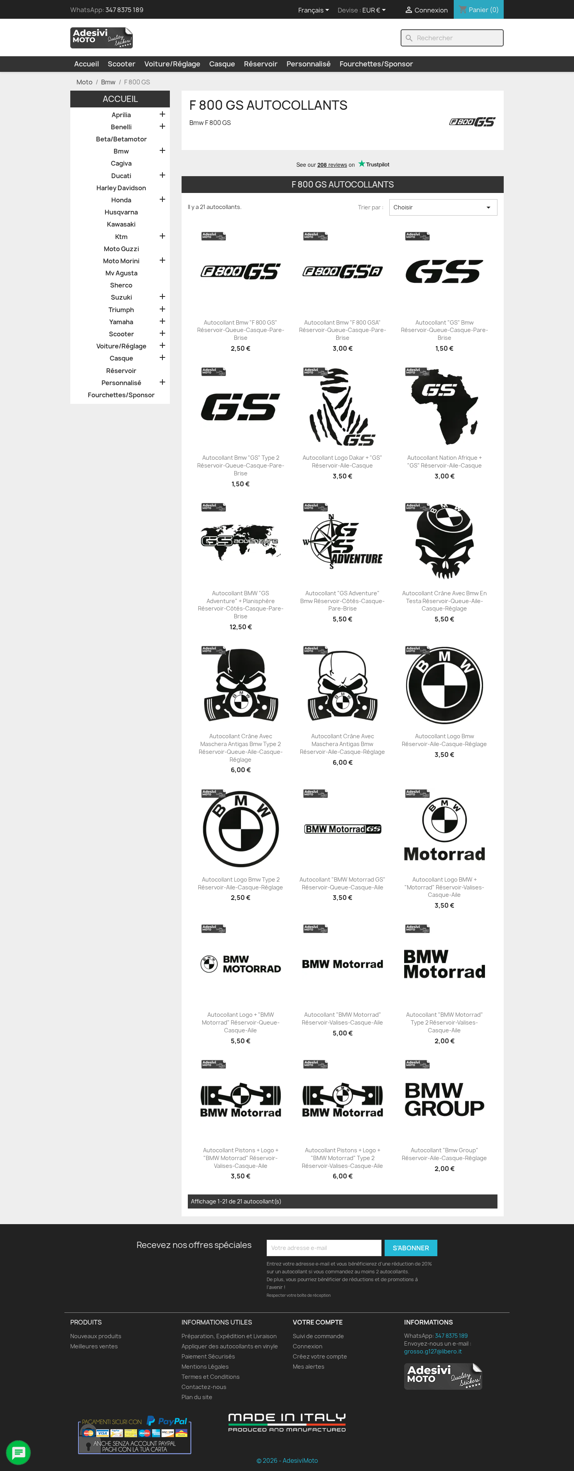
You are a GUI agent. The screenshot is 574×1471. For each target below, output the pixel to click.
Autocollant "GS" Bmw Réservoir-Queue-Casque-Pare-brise (444, 330)
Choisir (443, 207)
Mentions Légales (205, 1366)
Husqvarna (121, 212)
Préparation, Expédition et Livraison (229, 1336)
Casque (222, 64)
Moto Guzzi (121, 249)
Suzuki (121, 297)
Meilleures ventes (94, 1346)
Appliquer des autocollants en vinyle (230, 1346)
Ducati (121, 176)
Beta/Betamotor (121, 139)
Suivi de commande (318, 1336)
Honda (121, 200)
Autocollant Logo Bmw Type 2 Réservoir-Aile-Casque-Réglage (240, 883)
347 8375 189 (124, 9)
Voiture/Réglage (172, 64)
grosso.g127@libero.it (433, 1351)
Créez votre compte (320, 1356)
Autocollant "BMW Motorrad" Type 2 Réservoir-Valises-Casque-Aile (444, 1022)
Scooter (121, 64)
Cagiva (121, 163)
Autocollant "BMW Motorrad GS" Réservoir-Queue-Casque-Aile (342, 883)
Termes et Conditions (211, 1376)
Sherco (121, 285)
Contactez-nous (204, 1387)
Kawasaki (121, 224)
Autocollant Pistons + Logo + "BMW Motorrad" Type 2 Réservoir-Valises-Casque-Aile (342, 1157)
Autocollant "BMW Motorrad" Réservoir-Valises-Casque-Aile (342, 1018)
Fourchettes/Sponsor (376, 64)
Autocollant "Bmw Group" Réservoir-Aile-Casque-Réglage (444, 1154)
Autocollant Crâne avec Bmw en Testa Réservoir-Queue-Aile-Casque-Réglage (444, 600)
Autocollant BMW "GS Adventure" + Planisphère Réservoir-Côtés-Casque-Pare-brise (240, 604)
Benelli (121, 127)
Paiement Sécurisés (208, 1356)
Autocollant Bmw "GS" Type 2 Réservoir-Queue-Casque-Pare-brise (240, 465)
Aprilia (121, 115)
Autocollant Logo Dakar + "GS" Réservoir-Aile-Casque (342, 461)
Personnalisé (309, 64)
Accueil (86, 64)
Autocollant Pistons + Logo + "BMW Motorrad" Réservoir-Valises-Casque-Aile (240, 1157)
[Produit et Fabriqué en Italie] (287, 1422)
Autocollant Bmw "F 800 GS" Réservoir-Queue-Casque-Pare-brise (240, 330)
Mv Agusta (121, 273)
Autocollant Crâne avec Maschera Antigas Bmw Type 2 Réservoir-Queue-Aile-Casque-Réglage (241, 747)
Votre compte (318, 1322)
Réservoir (261, 64)
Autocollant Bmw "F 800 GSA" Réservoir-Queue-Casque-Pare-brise (342, 330)
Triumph (121, 310)
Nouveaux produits (95, 1336)
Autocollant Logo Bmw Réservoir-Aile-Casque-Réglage (444, 740)
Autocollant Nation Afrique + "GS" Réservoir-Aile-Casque (444, 461)
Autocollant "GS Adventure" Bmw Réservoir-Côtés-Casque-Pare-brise (342, 600)
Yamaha (121, 322)
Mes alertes (308, 1366)
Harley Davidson (121, 188)
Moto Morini (121, 261)
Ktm (121, 237)
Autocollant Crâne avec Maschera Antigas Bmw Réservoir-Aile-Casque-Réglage (342, 743)
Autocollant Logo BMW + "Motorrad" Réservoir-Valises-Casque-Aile (444, 887)
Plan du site (197, 1397)
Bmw (121, 151)
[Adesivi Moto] (101, 37)
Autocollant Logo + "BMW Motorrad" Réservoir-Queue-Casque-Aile (241, 1022)
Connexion (308, 1346)
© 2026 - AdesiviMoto (287, 1461)
